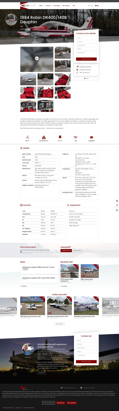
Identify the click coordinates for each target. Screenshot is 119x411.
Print (87, 78)
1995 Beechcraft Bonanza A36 (30, 316)
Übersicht (24, 286)
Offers (94, 10)
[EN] (98, 5)
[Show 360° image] (37, 58)
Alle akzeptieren (71, 403)
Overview (64, 286)
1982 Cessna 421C (87, 279)
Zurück (20, 306)
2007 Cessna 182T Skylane (110, 316)
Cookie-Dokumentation (28, 407)
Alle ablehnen (60, 403)
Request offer (77, 250)
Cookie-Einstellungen (48, 403)
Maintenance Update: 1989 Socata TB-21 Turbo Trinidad (38, 268)
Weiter (99, 306)
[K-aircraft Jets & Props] (28, 8)
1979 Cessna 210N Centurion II (67, 280)
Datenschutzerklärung (8, 407)
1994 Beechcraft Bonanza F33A (84, 316)
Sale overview (59, 324)
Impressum (18, 407)
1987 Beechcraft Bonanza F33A (57, 316)
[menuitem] (41, 5)
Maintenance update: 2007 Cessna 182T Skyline (38, 278)
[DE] (96, 5)
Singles (99, 10)
